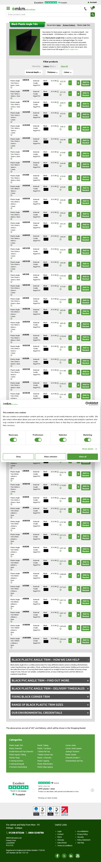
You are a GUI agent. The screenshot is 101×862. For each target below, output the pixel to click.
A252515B (26, 285)
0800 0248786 (36, 832)
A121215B (26, 112)
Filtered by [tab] (36, 66)
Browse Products (69, 25)
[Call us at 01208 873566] (85, 8)
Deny (18, 457)
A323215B (26, 345)
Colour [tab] (66, 72)
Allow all (82, 457)
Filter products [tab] (50, 61)
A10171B (26, 101)
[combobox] (50, 14)
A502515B (26, 484)
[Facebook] (57, 855)
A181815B (26, 185)
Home (59, 25)
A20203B (26, 211)
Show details (87, 449)
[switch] (38, 440)
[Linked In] (70, 855)
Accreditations (82, 831)
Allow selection (50, 457)
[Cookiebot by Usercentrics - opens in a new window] (87, 403)
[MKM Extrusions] (47, 8)
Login (59, 831)
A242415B (26, 235)
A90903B (26, 611)
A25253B (26, 298)
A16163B (26, 174)
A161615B (26, 161)
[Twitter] (64, 855)
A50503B (26, 533)
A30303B (26, 334)
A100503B (26, 624)
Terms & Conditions (64, 846)
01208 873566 (16, 832)
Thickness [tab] (51, 72)
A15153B (26, 151)
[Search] (93, 14)
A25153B (26, 274)
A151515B (26, 138)
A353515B (26, 369)
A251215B (26, 248)
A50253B (26, 497)
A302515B (26, 308)
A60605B (26, 572)
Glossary (60, 840)
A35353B (26, 382)
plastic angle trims (71, 49)
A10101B (26, 90)
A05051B (26, 80)
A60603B (26, 559)
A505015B (26, 520)
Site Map (80, 843)
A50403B (26, 507)
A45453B (26, 471)
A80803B (26, 598)
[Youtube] (77, 855)
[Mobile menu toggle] (8, 8)
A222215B (26, 222)
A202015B (26, 198)
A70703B (26, 585)
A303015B (26, 321)
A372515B (26, 393)
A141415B (26, 125)
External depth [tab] (32, 72)
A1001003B (27, 637)
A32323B (26, 358)
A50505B (26, 546)
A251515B (26, 261)
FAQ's (59, 837)
